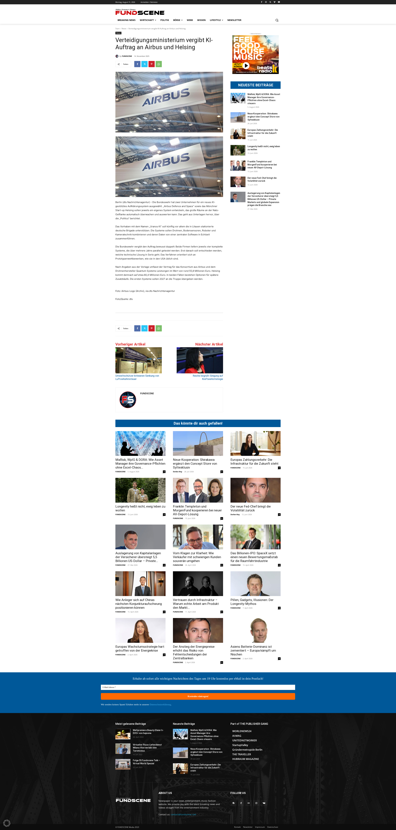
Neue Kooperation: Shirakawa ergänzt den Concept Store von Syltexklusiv (264, 116)
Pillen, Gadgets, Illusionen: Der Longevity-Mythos (251, 602)
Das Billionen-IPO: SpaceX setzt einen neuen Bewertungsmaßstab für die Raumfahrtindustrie (254, 557)
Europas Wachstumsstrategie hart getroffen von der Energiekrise (139, 648)
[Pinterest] (151, 64)
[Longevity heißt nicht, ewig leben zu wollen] (237, 150)
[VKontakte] (264, 803)
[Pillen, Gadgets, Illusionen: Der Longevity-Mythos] (255, 583)
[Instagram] (266, 2)
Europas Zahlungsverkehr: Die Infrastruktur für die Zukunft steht (263, 133)
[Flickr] (249, 803)
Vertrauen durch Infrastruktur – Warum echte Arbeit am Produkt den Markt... (196, 604)
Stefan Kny (177, 471)
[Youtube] (279, 2)
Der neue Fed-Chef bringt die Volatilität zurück (250, 508)
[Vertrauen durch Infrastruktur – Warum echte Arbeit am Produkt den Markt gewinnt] (198, 583)
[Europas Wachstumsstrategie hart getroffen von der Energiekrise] (140, 630)
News (124, 28)
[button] (277, 20)
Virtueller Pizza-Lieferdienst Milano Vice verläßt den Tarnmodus (147, 748)
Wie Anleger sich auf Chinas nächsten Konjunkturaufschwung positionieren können (138, 604)
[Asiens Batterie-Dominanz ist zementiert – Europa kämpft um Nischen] (255, 630)
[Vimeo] (274, 2)
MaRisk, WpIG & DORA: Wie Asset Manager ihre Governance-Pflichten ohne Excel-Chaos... (140, 463)
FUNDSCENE (127, 56)
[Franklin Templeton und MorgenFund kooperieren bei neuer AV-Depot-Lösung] (237, 165)
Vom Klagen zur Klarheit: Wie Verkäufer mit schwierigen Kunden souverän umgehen (197, 557)
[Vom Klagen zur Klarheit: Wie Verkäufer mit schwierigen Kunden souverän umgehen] (198, 537)
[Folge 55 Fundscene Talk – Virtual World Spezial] (122, 764)
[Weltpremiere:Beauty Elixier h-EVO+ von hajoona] (122, 734)
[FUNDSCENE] (117, 56)
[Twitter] (270, 2)
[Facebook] (261, 2)
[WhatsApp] (159, 64)
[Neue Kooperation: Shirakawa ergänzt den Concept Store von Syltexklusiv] (237, 117)
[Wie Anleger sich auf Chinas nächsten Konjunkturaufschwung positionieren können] (140, 583)
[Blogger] (233, 803)
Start (117, 28)
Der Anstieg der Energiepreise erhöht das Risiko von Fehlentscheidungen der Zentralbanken (194, 652)
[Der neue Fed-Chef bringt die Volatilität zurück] (237, 182)
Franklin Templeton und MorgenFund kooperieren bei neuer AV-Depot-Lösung (262, 164)
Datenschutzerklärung (160, 704)
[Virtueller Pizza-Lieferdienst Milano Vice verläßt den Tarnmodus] (122, 748)
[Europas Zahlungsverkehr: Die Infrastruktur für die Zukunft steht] (237, 134)
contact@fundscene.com (183, 814)
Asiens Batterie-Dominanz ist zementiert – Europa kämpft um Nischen (253, 650)
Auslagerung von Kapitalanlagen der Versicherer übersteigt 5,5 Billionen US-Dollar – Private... (138, 557)
